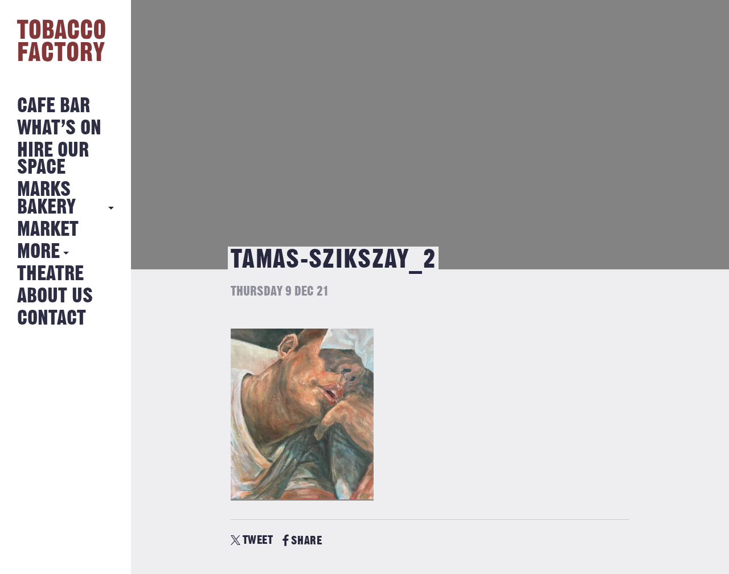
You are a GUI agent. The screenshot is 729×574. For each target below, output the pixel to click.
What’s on (59, 128)
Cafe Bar (53, 106)
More (38, 252)
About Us (55, 296)
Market (48, 230)
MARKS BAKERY (46, 198)
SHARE (306, 541)
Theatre (50, 274)
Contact (51, 318)
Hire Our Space (53, 159)
